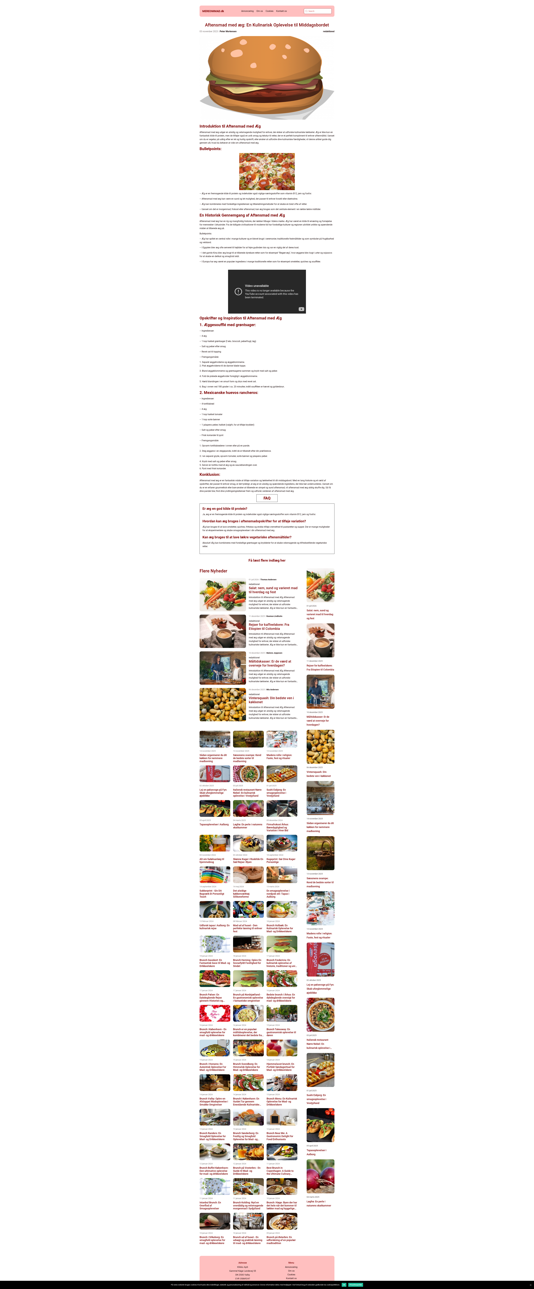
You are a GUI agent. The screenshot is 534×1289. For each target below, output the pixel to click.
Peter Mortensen (228, 31)
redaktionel (328, 31)
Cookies (269, 11)
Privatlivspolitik (356, 1285)
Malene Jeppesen (274, 653)
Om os (259, 11)
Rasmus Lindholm (274, 616)
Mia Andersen (272, 689)
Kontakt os (281, 11)
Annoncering (247, 11)
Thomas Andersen (268, 579)
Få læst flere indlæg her (267, 560)
